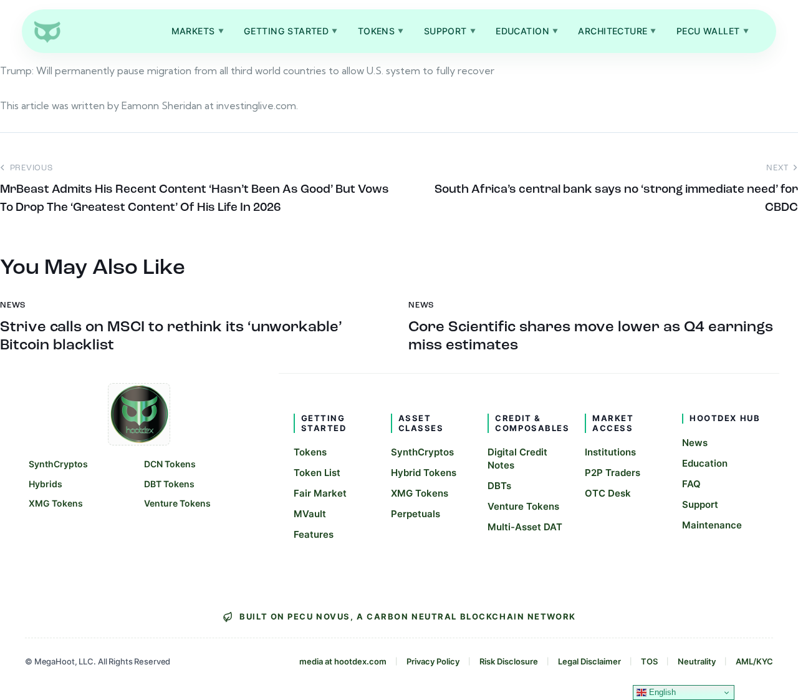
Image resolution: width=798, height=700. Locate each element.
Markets (197, 31)
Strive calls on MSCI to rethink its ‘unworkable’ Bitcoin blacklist (171, 336)
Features (314, 534)
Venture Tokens (177, 503)
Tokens (381, 31)
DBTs (499, 486)
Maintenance (712, 525)
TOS (649, 661)
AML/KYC (754, 661)
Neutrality (697, 661)
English (661, 692)
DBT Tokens (169, 484)
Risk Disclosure (508, 661)
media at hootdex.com (343, 661)
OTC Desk (608, 493)
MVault (310, 514)
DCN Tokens (170, 464)
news (13, 305)
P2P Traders (612, 473)
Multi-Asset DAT (525, 527)
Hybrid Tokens (423, 473)
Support (450, 31)
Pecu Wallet (712, 31)
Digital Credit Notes (517, 458)
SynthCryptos (58, 464)
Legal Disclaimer (589, 661)
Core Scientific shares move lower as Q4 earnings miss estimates (590, 336)
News (695, 443)
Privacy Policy (432, 661)
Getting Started (291, 31)
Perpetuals (415, 514)
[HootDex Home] (46, 31)
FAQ (691, 484)
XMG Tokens (56, 503)
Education (527, 31)
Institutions (610, 452)
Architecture (617, 31)
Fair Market (320, 493)
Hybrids (45, 484)
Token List (317, 473)
